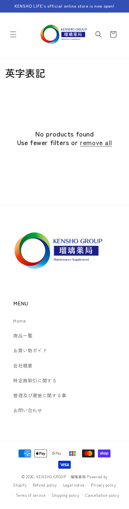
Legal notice (74, 485)
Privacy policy (103, 485)
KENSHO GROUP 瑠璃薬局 (61, 476)
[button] (13, 34)
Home (19, 320)
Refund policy (45, 485)
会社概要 (22, 365)
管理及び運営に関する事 (39, 395)
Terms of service (30, 495)
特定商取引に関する (35, 380)
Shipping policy (65, 495)
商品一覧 (22, 335)
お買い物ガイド (30, 350)
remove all (96, 142)
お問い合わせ (27, 410)
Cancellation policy (102, 495)
